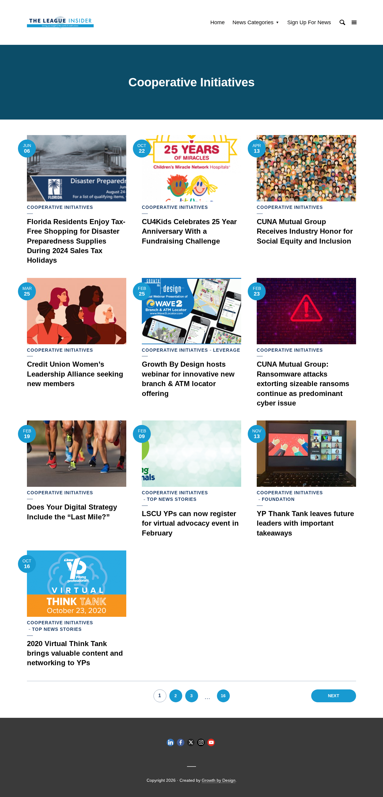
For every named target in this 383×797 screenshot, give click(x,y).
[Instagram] (201, 742)
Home (217, 22)
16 (223, 695)
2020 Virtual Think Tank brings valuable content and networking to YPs (75, 653)
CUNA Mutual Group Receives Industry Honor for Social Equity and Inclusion (305, 231)
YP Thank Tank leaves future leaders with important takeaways (305, 523)
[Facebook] (180, 742)
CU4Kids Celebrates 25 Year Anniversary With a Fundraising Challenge (189, 231)
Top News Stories (172, 499)
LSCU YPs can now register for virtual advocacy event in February (190, 523)
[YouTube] (211, 742)
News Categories (252, 22)
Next (333, 695)
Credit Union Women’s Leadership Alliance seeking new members (75, 374)
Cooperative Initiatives (60, 207)
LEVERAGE (226, 350)
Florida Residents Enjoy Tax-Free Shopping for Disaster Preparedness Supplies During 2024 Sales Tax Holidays (76, 241)
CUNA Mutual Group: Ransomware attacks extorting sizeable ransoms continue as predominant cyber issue (303, 383)
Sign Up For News (309, 22)
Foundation (278, 499)
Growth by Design (218, 780)
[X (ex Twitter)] (190, 742)
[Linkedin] (170, 742)
